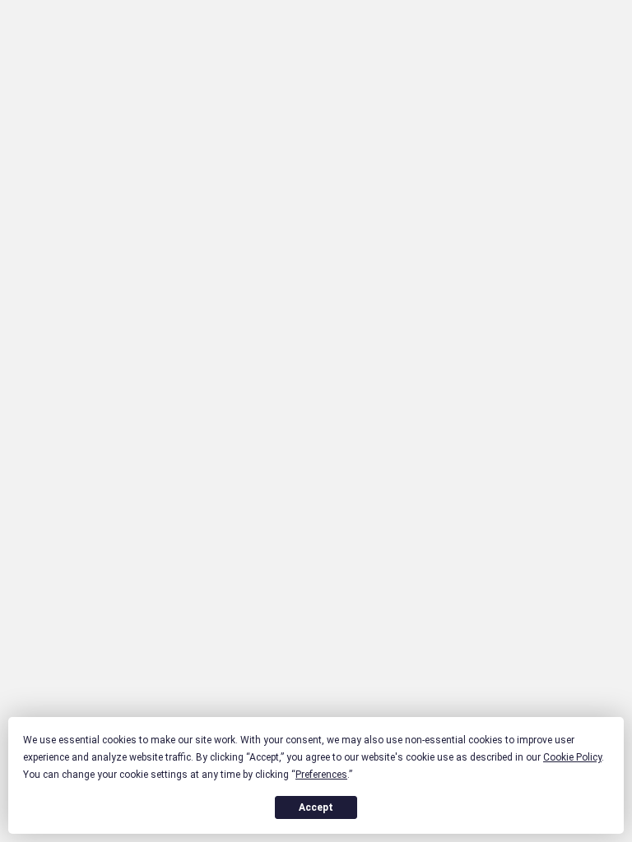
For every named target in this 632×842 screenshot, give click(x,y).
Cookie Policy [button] (572, 757)
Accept (316, 807)
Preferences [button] (321, 774)
